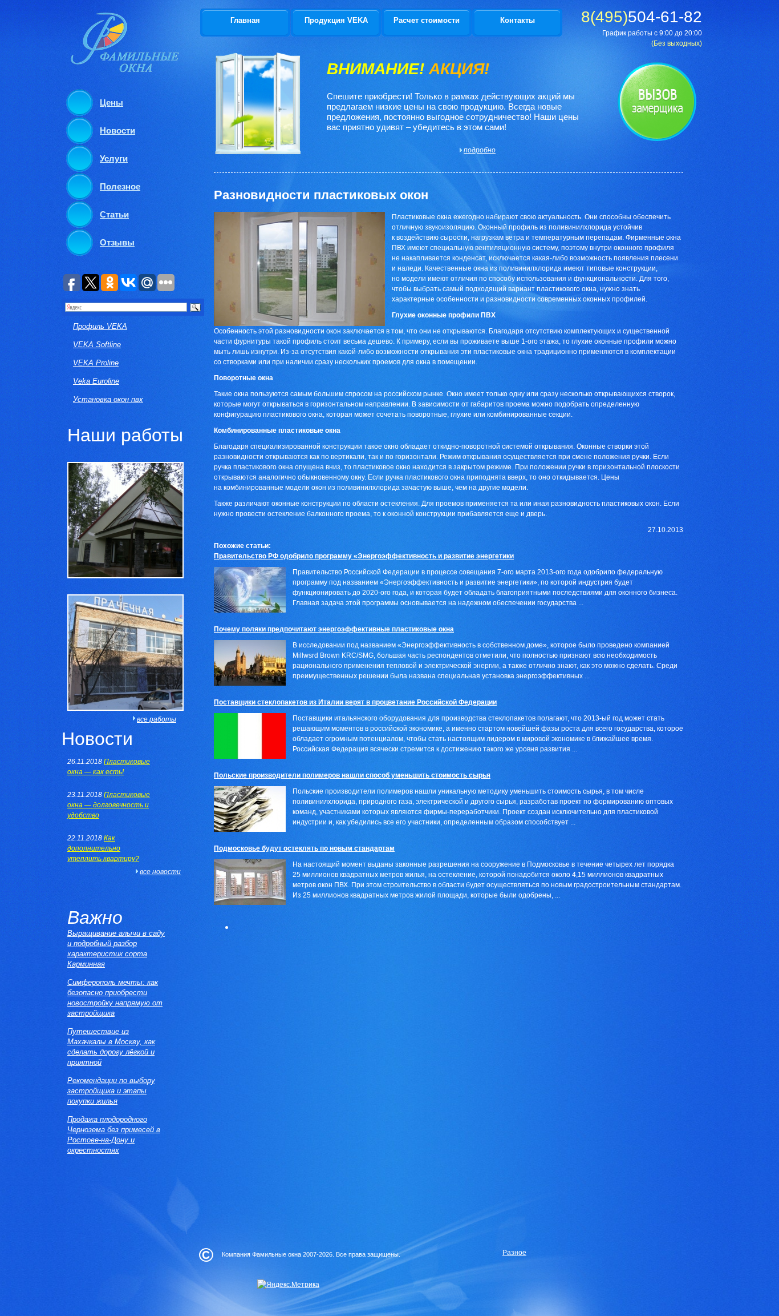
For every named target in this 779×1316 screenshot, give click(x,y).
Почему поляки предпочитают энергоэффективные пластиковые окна (334, 629)
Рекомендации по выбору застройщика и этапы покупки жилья (111, 1090)
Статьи (114, 214)
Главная (245, 20)
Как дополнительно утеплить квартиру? (103, 848)
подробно (478, 150)
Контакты (517, 20)
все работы (156, 719)
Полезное (120, 186)
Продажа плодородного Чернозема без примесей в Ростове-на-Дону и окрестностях (113, 1134)
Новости (117, 130)
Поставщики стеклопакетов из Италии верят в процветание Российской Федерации (355, 702)
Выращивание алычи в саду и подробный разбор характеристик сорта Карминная (116, 948)
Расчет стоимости (426, 20)
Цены (111, 102)
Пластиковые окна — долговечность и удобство (108, 805)
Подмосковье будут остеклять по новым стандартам (304, 848)
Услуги (114, 158)
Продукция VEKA (336, 20)
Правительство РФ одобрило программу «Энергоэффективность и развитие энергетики (364, 556)
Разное (514, 1253)
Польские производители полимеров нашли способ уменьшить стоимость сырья (352, 775)
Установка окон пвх (108, 399)
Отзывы (117, 242)
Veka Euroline (96, 381)
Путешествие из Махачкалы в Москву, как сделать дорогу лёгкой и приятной (111, 1047)
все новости (160, 872)
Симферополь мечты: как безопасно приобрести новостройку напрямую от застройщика (115, 997)
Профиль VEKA (100, 326)
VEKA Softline (97, 344)
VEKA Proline (96, 363)
